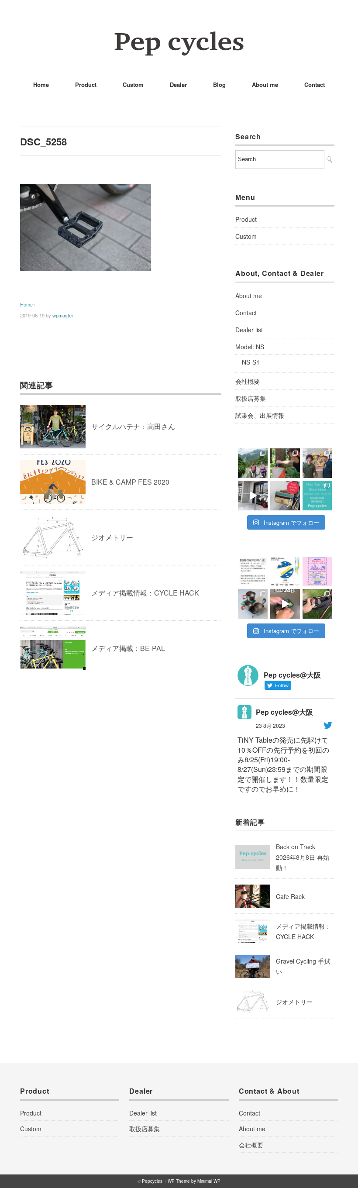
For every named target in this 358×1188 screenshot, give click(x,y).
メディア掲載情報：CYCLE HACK (145, 593)
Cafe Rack (290, 896)
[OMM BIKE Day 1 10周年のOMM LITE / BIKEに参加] (285, 463)
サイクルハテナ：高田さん (133, 426)
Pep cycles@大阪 (284, 712)
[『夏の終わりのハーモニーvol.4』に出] (317, 571)
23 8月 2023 (270, 725)
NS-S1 (251, 362)
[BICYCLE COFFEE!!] (253, 495)
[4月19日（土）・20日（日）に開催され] (317, 463)
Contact (314, 84)
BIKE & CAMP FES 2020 (130, 482)
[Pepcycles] (179, 37)
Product (85, 84)
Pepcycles (152, 1181)
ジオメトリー (112, 537)
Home (41, 84)
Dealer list (249, 329)
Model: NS (249, 346)
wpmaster (62, 315)
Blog (219, 84)
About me (265, 84)
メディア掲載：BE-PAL (128, 648)
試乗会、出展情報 (259, 415)
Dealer (178, 84)
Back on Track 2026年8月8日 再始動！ (302, 857)
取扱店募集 (250, 398)
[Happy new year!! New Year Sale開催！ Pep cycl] (317, 495)
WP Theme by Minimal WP (194, 1181)
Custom (133, 84)
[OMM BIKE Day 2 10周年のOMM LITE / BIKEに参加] (253, 463)
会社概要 (247, 381)
